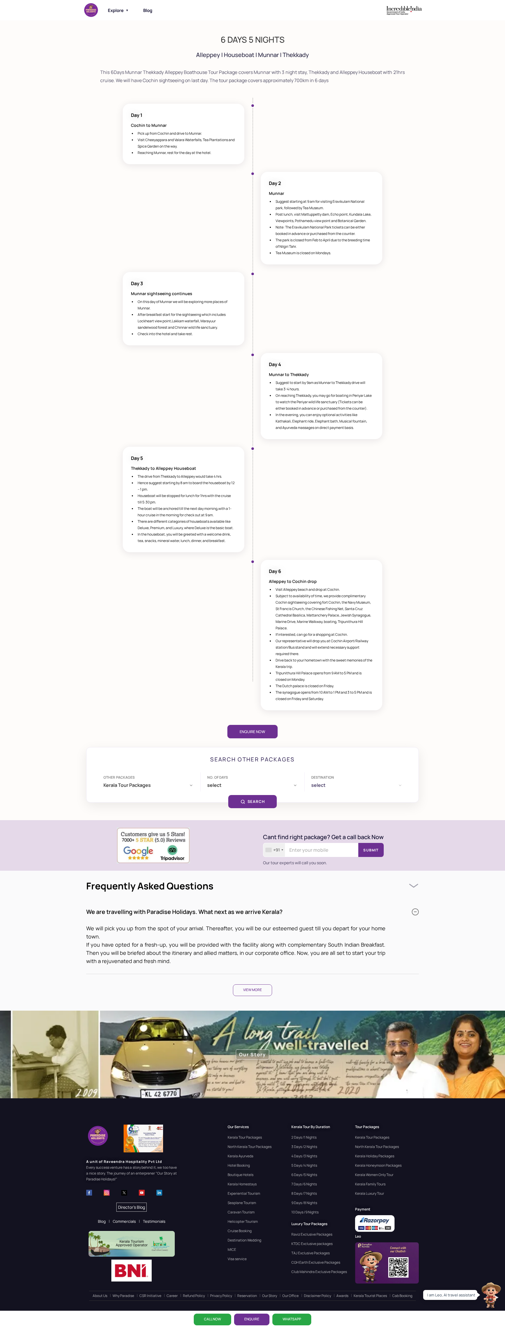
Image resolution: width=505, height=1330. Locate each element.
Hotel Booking (239, 1165)
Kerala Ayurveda (240, 1156)
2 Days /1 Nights (304, 1137)
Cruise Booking (240, 1230)
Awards (342, 1295)
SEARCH (256, 801)
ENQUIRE (251, 1319)
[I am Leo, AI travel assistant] (490, 1295)
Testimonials (154, 1221)
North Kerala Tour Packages (249, 1146)
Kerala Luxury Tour (369, 1193)
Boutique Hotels (240, 1174)
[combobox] (274, 850)
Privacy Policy (221, 1295)
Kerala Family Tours (370, 1184)
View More (252, 989)
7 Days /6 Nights (304, 1184)
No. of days (217, 777)
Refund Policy (194, 1295)
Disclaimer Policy (317, 1295)
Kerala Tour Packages (245, 1137)
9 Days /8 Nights (304, 1202)
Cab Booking (402, 1295)
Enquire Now (252, 731)
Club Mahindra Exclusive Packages (319, 1271)
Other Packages (119, 777)
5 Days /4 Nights (304, 1165)
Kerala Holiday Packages (374, 1156)
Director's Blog (131, 1207)
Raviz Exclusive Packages (311, 1234)
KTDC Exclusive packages (312, 1243)
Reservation (247, 1295)
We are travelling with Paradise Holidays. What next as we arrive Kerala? (184, 912)
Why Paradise (123, 1295)
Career (172, 1295)
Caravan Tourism (241, 1212)
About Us (100, 1295)
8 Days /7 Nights (304, 1193)
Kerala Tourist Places (370, 1295)
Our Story (269, 1295)
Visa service (237, 1258)
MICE (232, 1249)
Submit (370, 850)
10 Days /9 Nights (305, 1212)
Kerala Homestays (242, 1184)
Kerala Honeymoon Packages (378, 1165)
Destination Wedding (244, 1240)
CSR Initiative (150, 1295)
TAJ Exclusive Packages (310, 1253)
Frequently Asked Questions (149, 885)
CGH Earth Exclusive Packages (315, 1262)
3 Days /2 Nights (304, 1146)
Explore (118, 10)
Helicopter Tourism (243, 1221)
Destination (322, 777)
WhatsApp (292, 1319)
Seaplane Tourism (242, 1202)
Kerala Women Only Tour (374, 1174)
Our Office (290, 1295)
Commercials (124, 1221)
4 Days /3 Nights (304, 1156)
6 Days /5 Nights (304, 1174)
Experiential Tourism (244, 1193)
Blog (147, 10)
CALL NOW (212, 1319)
